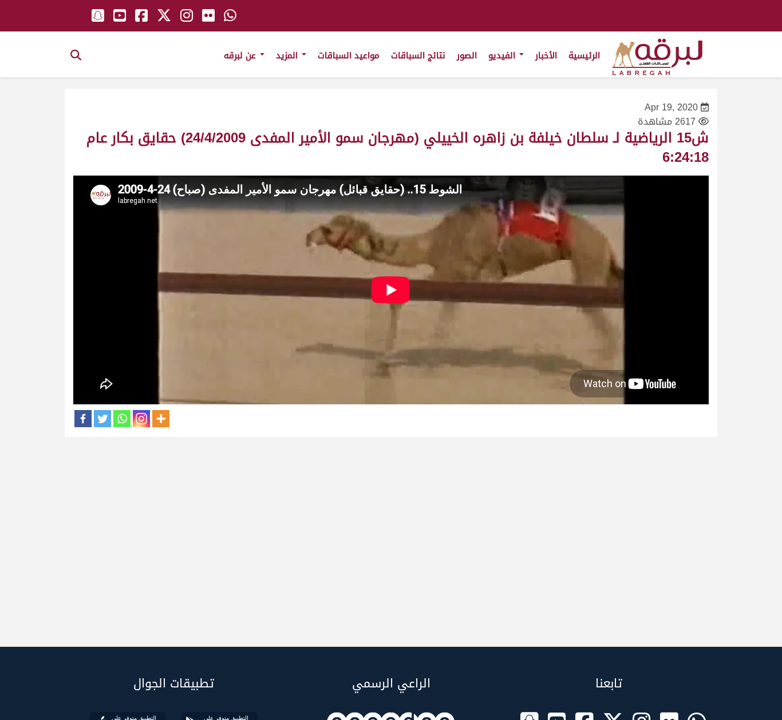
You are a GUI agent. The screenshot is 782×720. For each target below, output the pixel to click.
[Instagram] (141, 418)
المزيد (288, 55)
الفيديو (503, 55)
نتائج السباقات (418, 55)
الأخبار (546, 55)
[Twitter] (102, 418)
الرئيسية (584, 55)
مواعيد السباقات (349, 55)
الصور (467, 55)
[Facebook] (83, 418)
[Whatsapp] (122, 418)
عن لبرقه (241, 55)
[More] (160, 418)
